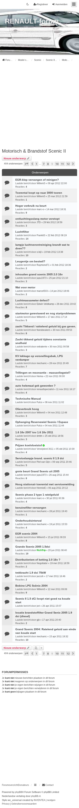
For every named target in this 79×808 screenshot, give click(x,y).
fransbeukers (43, 330)
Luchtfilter (22, 231)
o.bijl (39, 252)
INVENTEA (39, 800)
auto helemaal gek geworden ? (35, 385)
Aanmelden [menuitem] (61, 4)
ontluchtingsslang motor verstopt (37, 218)
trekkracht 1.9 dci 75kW (30, 572)
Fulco (39, 402)
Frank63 (41, 235)
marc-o (40, 209)
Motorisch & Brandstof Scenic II (34, 151)
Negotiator (42, 563)
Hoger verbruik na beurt (30, 205)
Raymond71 (43, 265)
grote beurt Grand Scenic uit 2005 (37, 471)
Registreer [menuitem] (42, 4)
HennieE (41, 488)
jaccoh (40, 576)
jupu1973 (42, 278)
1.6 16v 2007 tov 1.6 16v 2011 (34, 432)
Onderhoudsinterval (28, 520)
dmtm (39, 436)
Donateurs (23, 785)
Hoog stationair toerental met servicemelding (44, 484)
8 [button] (48, 164)
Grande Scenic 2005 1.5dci (32, 546)
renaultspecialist (45, 389)
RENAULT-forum (32, 21)
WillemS (41, 183)
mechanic (42, 363)
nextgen (51, 800)
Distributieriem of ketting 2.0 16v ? (37, 559)
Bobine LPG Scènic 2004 (31, 585)
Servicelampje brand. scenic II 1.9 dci (39, 458)
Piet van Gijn (43, 462)
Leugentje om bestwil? (30, 261)
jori (38, 606)
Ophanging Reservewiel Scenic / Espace (41, 422)
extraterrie (42, 346)
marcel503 (42, 291)
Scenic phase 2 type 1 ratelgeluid (37, 494)
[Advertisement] (39, 106)
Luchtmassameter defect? (32, 300)
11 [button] (62, 164)
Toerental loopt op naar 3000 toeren (38, 192)
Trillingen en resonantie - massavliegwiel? (43, 372)
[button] (26, 164)
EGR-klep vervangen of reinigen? (37, 179)
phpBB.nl (36, 796)
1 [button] (36, 164)
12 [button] (68, 164)
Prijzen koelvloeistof (28, 445)
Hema (40, 376)
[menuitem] (47, 785)
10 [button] (57, 164)
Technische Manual (28, 398)
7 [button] (43, 164)
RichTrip (41, 550)
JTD (39, 222)
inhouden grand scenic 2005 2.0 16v (39, 274)
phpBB (18, 792)
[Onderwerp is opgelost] (43, 445)
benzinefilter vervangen (30, 507)
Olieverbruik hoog (27, 409)
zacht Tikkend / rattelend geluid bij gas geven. (45, 326)
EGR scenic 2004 (26, 533)
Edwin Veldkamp (45, 304)
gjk (38, 620)
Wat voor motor (25, 287)
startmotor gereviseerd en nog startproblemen (45, 313)
